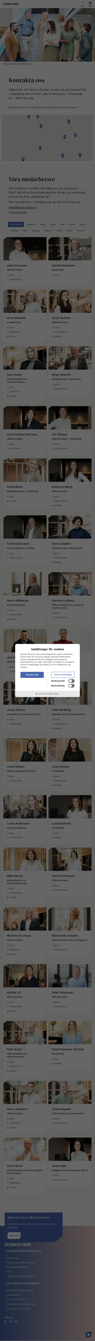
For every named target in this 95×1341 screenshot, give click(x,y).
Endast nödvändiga (63, 675)
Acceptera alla (32, 675)
